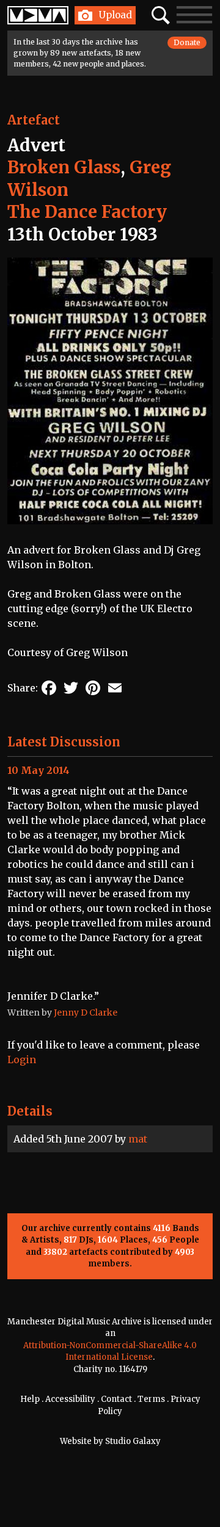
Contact (116, 1399)
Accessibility (70, 1399)
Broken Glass (63, 167)
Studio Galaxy (133, 1441)
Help (30, 1399)
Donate (187, 42)
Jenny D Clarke (85, 1012)
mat (137, 1139)
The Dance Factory (87, 212)
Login (21, 1059)
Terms (151, 1399)
